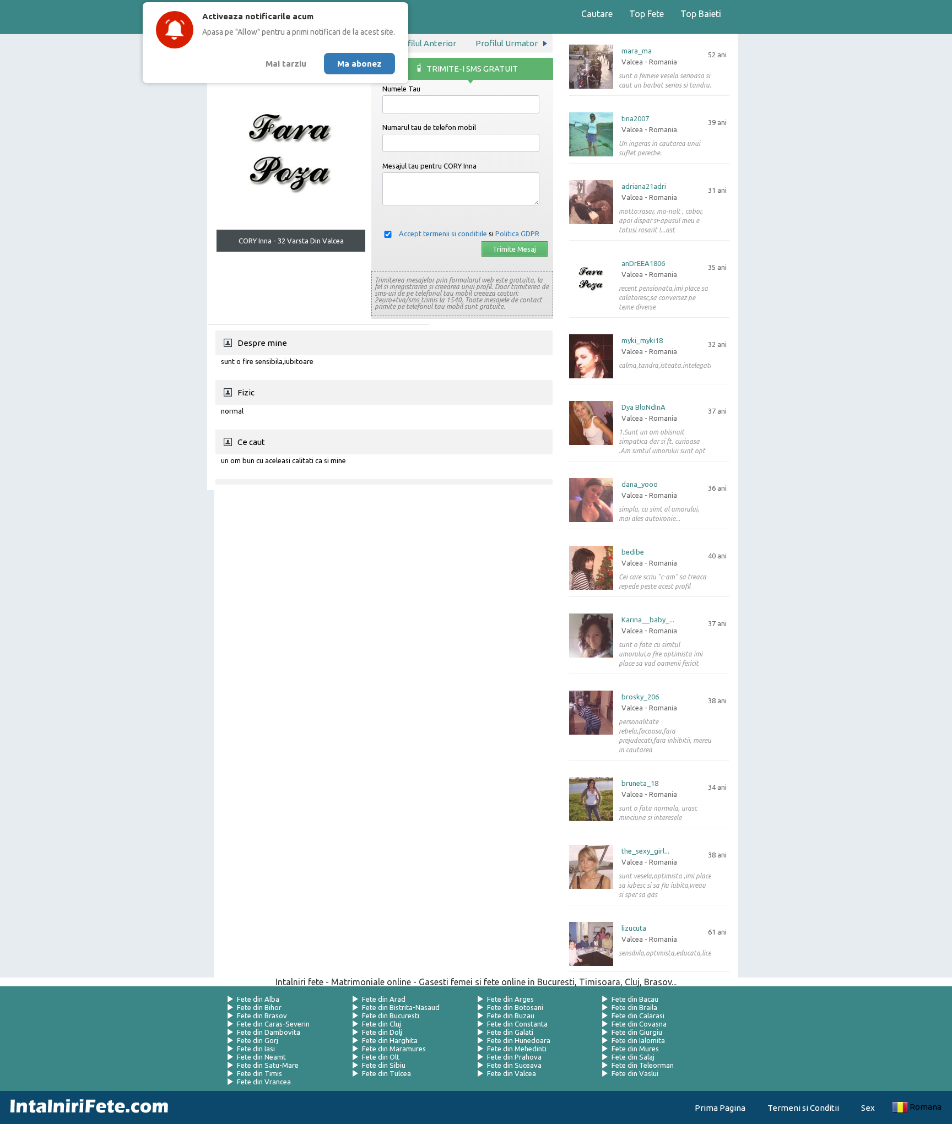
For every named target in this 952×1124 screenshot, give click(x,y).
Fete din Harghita (390, 1040)
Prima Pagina (720, 1107)
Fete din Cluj (381, 1024)
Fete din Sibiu (383, 1065)
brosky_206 (640, 697)
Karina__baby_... (647, 619)
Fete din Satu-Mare (268, 1065)
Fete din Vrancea (264, 1081)
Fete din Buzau (510, 1015)
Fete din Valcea (511, 1073)
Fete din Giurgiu (637, 1032)
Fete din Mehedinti (517, 1048)
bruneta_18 (639, 783)
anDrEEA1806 (643, 263)
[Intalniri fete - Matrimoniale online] (86, 1107)
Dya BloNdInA (643, 407)
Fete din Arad (383, 999)
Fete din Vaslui (635, 1073)
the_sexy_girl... (645, 851)
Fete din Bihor (259, 1007)
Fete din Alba (258, 999)
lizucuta (633, 928)
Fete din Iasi (256, 1048)
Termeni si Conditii (803, 1107)
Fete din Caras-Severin (273, 1024)
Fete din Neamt (261, 1057)
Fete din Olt (380, 1057)
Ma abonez (359, 63)
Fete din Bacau (635, 999)
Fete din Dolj (382, 1032)
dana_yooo (639, 484)
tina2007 (635, 118)
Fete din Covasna (639, 1024)
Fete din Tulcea (386, 1073)
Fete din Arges (510, 999)
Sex (868, 1107)
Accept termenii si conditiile (443, 233)
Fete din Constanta (517, 1024)
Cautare (597, 14)
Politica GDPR (517, 233)
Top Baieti (700, 14)
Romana (926, 1106)
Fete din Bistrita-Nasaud (401, 1007)
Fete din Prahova (514, 1057)
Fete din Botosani (515, 1007)
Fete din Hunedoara (518, 1040)
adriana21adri (643, 186)
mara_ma (636, 51)
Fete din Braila (634, 1007)
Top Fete (646, 14)
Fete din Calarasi (638, 1015)
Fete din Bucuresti (390, 1015)
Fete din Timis (259, 1073)
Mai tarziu (286, 63)
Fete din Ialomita (638, 1040)
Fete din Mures (635, 1048)
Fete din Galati (510, 1032)
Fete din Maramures (394, 1048)
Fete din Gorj (257, 1040)
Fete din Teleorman (643, 1065)
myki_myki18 (642, 340)
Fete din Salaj (633, 1057)
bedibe (632, 552)
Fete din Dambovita (268, 1032)
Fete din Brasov (262, 1015)
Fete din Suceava (514, 1065)
